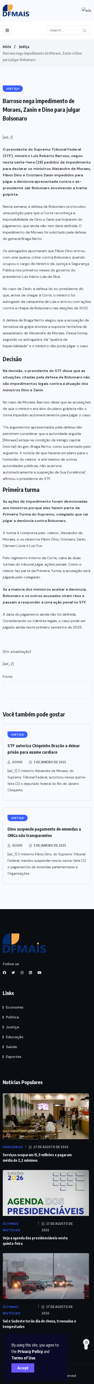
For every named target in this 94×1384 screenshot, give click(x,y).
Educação (15, 1036)
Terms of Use (23, 1357)
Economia (14, 1007)
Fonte (8, 676)
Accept (23, 1368)
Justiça (24, 46)
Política (12, 1017)
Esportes (13, 1056)
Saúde (11, 1046)
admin (17, 762)
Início (7, 46)
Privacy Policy (30, 1351)
